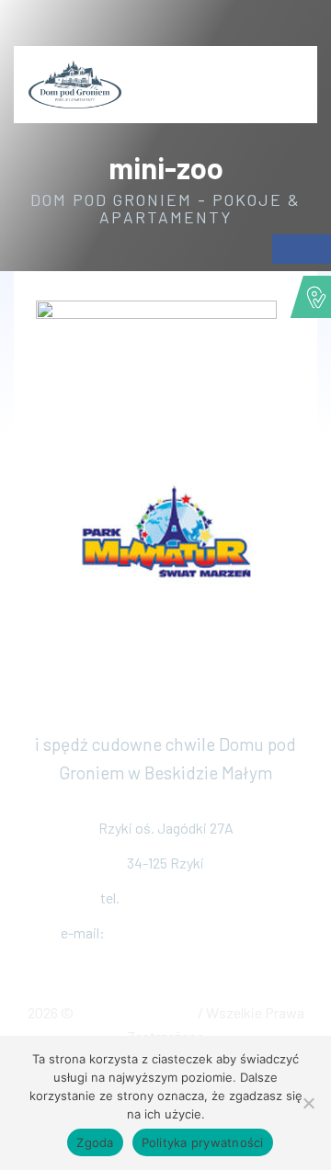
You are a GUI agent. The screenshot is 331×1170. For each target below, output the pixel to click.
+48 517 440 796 (176, 897)
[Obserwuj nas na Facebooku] (262, 27)
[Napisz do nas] (306, 27)
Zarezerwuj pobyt (165, 705)
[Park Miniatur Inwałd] (165, 531)
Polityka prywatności (203, 1142)
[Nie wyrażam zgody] (308, 1103)
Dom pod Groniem (137, 1012)
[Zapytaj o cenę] (298, 75)
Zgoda (94, 1142)
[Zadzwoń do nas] (284, 27)
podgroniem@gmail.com (189, 932)
